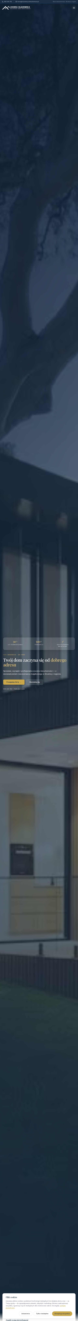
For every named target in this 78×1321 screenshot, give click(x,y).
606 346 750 (8, 1)
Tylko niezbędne (42, 1313)
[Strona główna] (16, 7)
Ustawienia (25, 1313)
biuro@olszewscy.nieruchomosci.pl (28, 1)
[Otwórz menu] (74, 8)
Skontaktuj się (34, 682)
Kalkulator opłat (19, 689)
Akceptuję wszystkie (62, 1313)
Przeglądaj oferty (13, 682)
